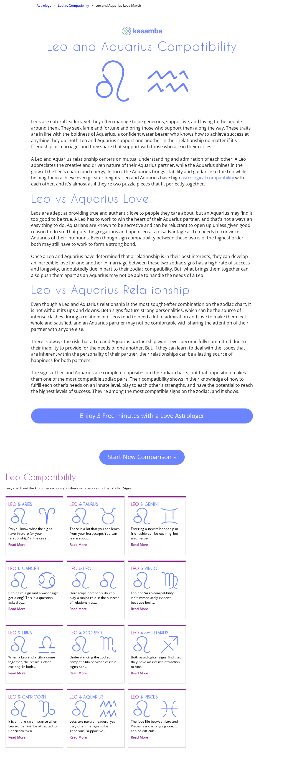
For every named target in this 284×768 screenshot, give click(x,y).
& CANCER (33, 588)
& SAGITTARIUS (156, 652)
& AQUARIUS (92, 717)
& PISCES (154, 717)
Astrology (44, 5)
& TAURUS (95, 524)
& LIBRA (31, 652)
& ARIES (30, 524)
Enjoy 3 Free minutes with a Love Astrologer (142, 415)
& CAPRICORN (32, 717)
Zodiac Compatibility (73, 5)
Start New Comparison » (142, 456)
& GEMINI (155, 524)
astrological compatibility (207, 178)
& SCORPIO (93, 652)
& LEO (95, 588)
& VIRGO (152, 588)
